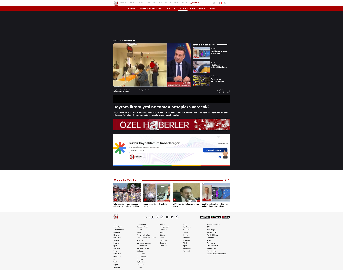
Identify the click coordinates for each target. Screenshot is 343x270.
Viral (115, 251)
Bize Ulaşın (211, 229)
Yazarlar (116, 267)
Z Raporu (140, 264)
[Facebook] (152, 217)
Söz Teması (141, 254)
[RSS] (177, 217)
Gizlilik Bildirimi (213, 246)
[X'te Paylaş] (219, 91)
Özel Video (142, 8)
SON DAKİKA (123, 3)
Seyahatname (142, 246)
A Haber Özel (118, 229)
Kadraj (139, 232)
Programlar (131, 8)
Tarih (115, 262)
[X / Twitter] (157, 217)
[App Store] (205, 217)
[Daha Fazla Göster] (228, 91)
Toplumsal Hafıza (143, 235)
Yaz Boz (139, 229)
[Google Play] (216, 217)
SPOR (160, 3)
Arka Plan (140, 240)
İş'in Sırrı (140, 259)
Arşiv (209, 240)
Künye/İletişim (213, 232)
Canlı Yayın (117, 227)
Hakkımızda (211, 248)
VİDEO (176, 3)
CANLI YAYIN (195, 3)
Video (115, 224)
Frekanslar (211, 238)
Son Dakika (117, 238)
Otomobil (212, 8)
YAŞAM (148, 3)
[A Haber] (115, 3)
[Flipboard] (172, 217)
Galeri (185, 224)
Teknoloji (192, 8)
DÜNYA (154, 3)
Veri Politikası (212, 235)
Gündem (152, 8)
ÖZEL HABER (168, 3)
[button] (225, 180)
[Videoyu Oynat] (152, 65)
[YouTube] (167, 217)
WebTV (121, 40)
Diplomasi (140, 251)
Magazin (116, 248)
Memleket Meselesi (144, 243)
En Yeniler (187, 227)
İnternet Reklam (213, 224)
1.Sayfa (139, 267)
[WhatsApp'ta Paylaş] (223, 91)
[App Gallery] (226, 217)
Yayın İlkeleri (212, 251)
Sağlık (115, 264)
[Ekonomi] (206, 3)
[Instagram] (162, 217)
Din (114, 259)
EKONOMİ (140, 3)
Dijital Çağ (141, 262)
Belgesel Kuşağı (143, 248)
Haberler (115, 40)
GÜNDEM (132, 3)
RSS (208, 227)
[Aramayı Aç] (225, 3)
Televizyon (202, 8)
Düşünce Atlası (142, 227)
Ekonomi (183, 8)
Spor (175, 8)
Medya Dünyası (142, 256)
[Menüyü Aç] (228, 3)
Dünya (168, 8)
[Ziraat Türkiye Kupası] (222, 3)
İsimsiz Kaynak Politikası (216, 254)
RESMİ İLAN (184, 3)
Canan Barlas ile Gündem (146, 238)
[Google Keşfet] (171, 150)
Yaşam (160, 8)
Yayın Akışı (211, 243)
